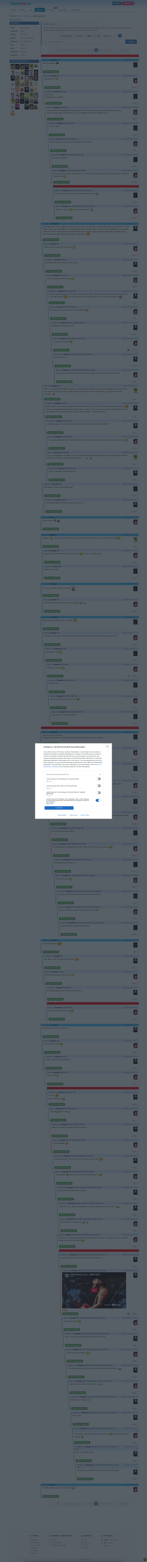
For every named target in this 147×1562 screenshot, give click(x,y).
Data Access (73, 815)
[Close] (108, 747)
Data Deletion (62, 815)
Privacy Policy (84, 815)
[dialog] (73, 781)
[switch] (98, 778)
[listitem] (73, 774)
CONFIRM (59, 808)
